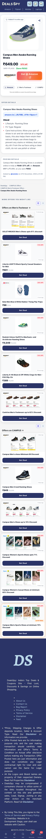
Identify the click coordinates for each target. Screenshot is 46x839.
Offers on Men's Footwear (16, 207)
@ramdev (14, 174)
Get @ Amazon (29, 74)
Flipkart (18, 9)
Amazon (8, 9)
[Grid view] (38, 203)
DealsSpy (4, 186)
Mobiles (28, 9)
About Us (20, 701)
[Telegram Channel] (30, 3)
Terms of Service (24, 713)
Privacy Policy (23, 710)
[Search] (41, 3)
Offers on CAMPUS (13, 430)
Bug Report (21, 707)
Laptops (39, 9)
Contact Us (21, 704)
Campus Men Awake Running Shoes (14, 191)
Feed (18, 719)
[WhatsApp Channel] (36, 3)
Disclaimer (21, 716)
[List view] (43, 203)
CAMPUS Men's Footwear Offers (12, 188)
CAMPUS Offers (15, 186)
